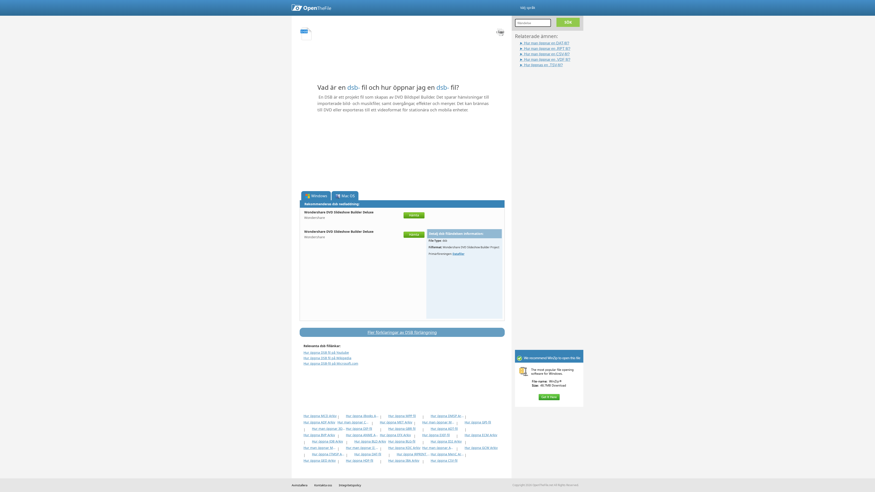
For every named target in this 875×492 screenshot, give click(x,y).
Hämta (414, 215)
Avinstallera (299, 485)
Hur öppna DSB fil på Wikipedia (327, 358)
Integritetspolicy (350, 485)
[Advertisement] (551, 136)
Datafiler (458, 254)
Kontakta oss (323, 485)
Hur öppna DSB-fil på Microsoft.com (331, 363)
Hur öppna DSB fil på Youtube (326, 352)
